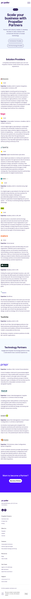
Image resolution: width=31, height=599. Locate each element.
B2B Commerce (4, 569)
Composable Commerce (6, 544)
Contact (3, 535)
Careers (3, 533)
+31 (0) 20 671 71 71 (5, 579)
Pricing (2, 523)
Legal (2, 593)
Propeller (3, 531)
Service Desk (4, 581)
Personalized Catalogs (6, 548)
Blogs (2, 556)
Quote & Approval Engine (7, 546)
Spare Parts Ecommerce (6, 571)
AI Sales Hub (4, 521)
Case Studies (4, 558)
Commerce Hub (5, 518)
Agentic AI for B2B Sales (6, 567)
